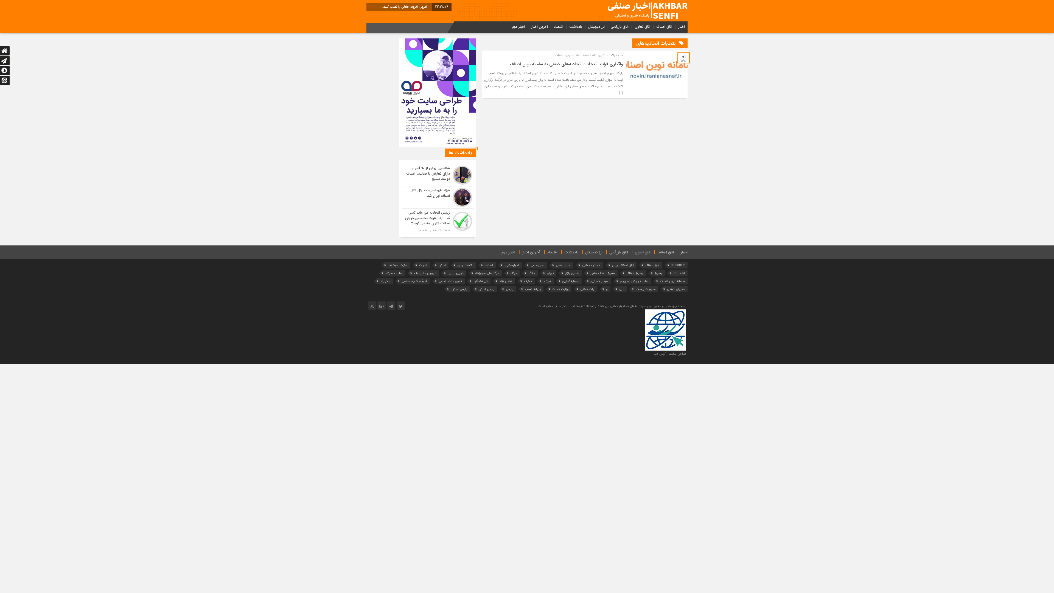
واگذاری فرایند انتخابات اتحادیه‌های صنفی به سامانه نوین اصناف (566, 64)
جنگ (531, 273)
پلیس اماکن (486, 289)
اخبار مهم (518, 27)
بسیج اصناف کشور (602, 273)
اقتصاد (558, 27)
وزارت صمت (560, 289)
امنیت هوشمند (398, 265)
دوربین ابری (456, 273)
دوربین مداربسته (425, 273)
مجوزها (385, 281)
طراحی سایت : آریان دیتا (670, 353)
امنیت (423, 265)
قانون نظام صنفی (450, 281)
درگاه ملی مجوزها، (487, 273)
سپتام (547, 281)
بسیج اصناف (634, 273)
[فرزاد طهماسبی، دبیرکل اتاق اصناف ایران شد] (437, 197)
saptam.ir (678, 265)
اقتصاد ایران (465, 265)
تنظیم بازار (572, 273)
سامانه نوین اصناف (672, 281)
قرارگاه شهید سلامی (414, 281)
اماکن (442, 265)
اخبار (681, 27)
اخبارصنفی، (511, 265)
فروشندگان (480, 281)
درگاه (514, 273)
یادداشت (575, 27)
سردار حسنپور (600, 281)
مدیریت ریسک (645, 289)
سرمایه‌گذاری (570, 281)
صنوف (528, 281)
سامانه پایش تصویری (634, 281)
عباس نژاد (505, 281)
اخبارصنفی (537, 265)
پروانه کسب (533, 289)
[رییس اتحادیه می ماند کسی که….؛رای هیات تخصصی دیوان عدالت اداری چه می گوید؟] (437, 221)
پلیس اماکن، (459, 289)
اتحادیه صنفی (591, 265)
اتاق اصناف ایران (623, 265)
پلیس (509, 289)
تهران (550, 273)
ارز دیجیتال (596, 27)
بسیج (658, 273)
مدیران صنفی (676, 289)
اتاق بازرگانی (620, 27)
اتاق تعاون (642, 27)
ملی (621, 289)
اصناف (489, 265)
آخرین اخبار (539, 27)
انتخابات (679, 273)
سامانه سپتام (393, 273)
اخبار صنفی (563, 265)
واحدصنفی (587, 289)
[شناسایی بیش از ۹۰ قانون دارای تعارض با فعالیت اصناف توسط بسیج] (437, 175)
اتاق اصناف (664, 27)
